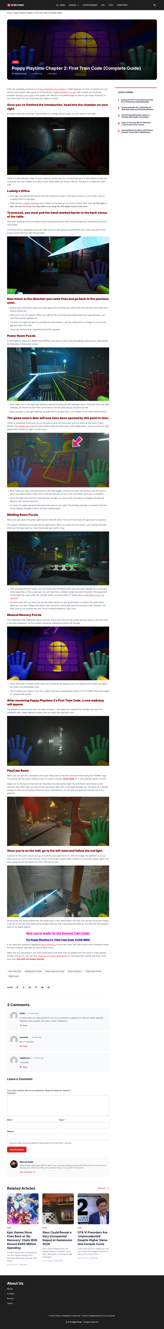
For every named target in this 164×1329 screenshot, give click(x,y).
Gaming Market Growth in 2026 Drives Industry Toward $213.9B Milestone (137, 131)
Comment (11, 1093)
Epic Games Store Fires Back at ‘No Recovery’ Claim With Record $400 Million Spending (22, 1240)
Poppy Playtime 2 (48, 944)
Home (9, 13)
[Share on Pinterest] (36, 987)
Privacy (10, 1298)
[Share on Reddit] (42, 987)
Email (62, 1120)
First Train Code (15, 971)
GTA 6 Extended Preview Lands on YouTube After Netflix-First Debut (136, 116)
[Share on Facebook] (17, 987)
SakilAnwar (25, 1058)
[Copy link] (48, 987)
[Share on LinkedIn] (29, 987)
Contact (10, 1293)
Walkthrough (13, 976)
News (9, 1228)
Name (10, 1120)
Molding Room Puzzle (33, 971)
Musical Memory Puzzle (55, 971)
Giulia (22, 1013)
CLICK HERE (68, 779)
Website (10, 1131)
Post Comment (17, 1149)
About (10, 1289)
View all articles (26, 1172)
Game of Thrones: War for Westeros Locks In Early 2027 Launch (136, 124)
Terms (10, 1303)
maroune (24, 1037)
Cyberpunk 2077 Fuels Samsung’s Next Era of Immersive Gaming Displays (137, 101)
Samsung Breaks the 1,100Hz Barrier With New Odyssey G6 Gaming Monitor (137, 108)
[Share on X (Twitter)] (23, 987)
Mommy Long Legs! (24, 95)
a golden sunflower (31, 203)
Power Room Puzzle (93, 971)
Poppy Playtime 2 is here (64, 92)
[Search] (154, 5)
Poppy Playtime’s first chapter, (52, 89)
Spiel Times (77, 1322)
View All (102, 1188)
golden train (24, 426)
